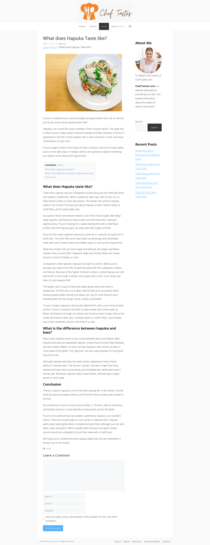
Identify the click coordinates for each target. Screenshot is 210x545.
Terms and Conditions (152, 541)
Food (104, 26)
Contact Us (166, 541)
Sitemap (126, 541)
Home (82, 26)
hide (60, 165)
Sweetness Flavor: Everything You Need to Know (147, 154)
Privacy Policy (137, 541)
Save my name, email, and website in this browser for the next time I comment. (82, 518)
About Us (116, 26)
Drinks (93, 26)
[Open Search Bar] (130, 26)
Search (139, 121)
